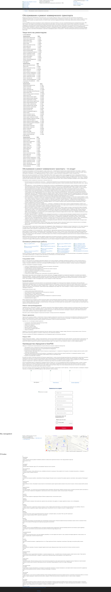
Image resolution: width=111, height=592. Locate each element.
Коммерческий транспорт (34, 8)
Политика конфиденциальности (29, 587)
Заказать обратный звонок (78, 4)
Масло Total (41, 587)
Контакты (55, 8)
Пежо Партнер (26, 135)
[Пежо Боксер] (56, 375)
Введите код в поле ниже (61, 419)
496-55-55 (76, 2)
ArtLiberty (39, 590)
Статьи (51, 8)
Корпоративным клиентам (44, 8)
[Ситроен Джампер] (75, 375)
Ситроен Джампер (27, 34)
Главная (26, 10)
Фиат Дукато (26, 62)
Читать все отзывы (26, 586)
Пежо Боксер (26, 82)
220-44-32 (38, 438)
